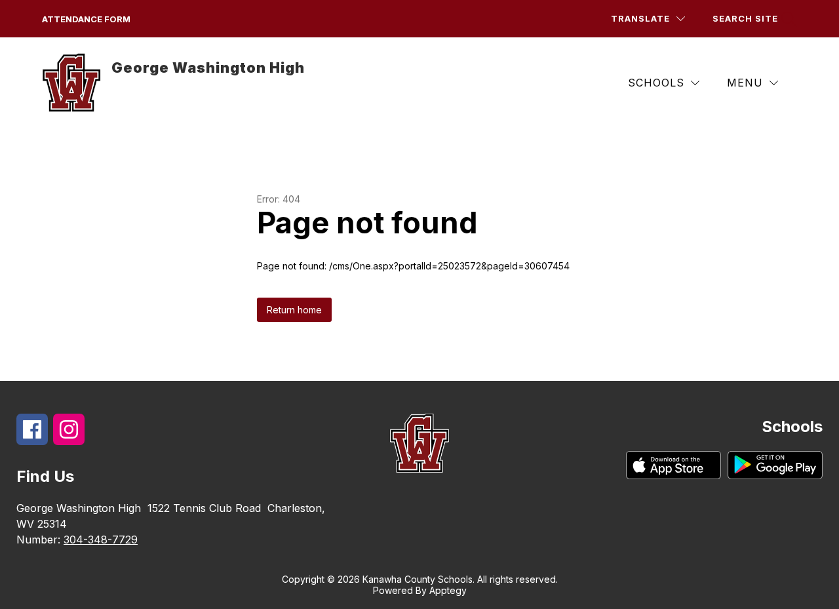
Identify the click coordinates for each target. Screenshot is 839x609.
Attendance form (86, 19)
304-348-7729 (101, 539)
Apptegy (448, 590)
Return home (294, 309)
